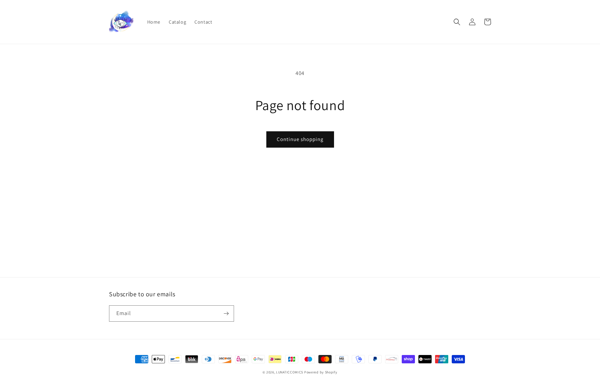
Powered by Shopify (321, 372)
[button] (457, 22)
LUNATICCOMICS (289, 372)
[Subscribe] (226, 313)
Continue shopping (300, 139)
